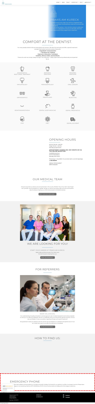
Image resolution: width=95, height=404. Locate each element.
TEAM (67, 2)
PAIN (81, 2)
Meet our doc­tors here (46, 194)
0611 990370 (73, 150)
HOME (57, 2)
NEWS (63, 2)
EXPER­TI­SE (74, 2)
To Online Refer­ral (47, 326)
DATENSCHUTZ (39, 396)
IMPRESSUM (38, 395)
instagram (68, 397)
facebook (68, 395)
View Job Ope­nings (47, 257)
